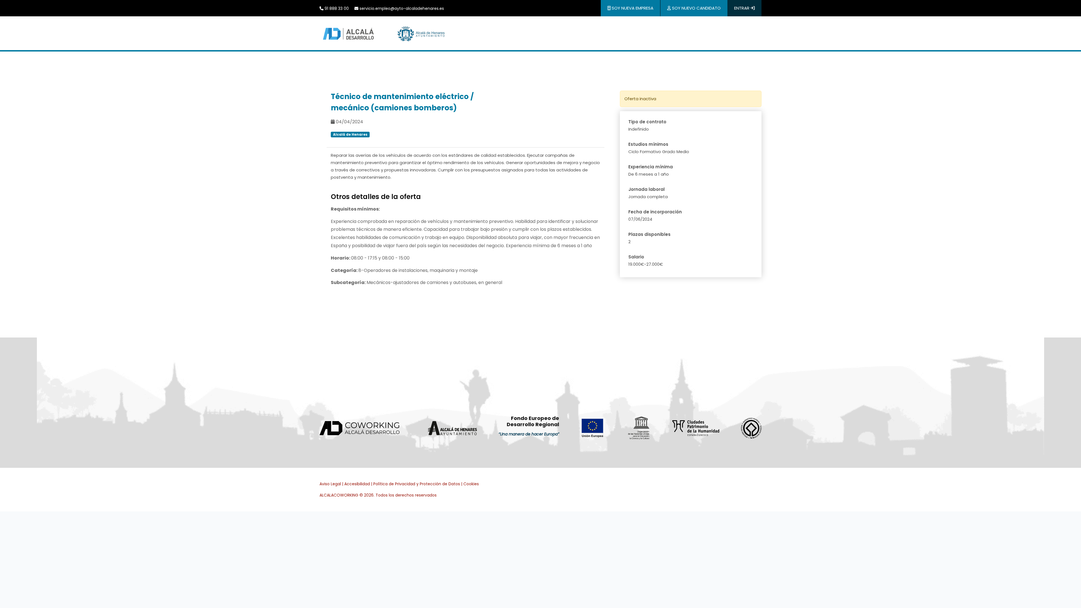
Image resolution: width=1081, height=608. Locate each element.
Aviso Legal (330, 484)
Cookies (471, 484)
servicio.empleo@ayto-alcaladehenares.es (401, 8)
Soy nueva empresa (632, 8)
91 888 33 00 (336, 8)
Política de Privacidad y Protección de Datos (416, 484)
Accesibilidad (357, 484)
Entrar (742, 8)
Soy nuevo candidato (696, 8)
